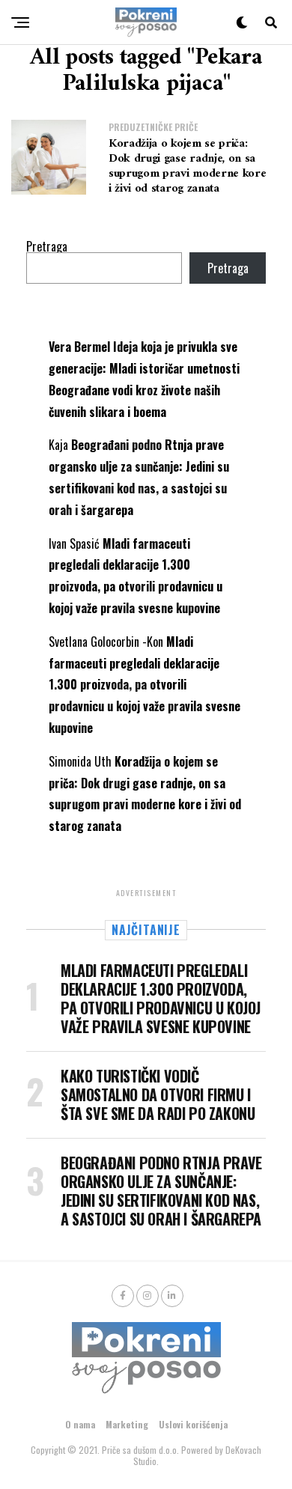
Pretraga (46, 246)
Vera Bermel (79, 347)
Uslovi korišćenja (193, 1424)
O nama (80, 1424)
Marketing (127, 1424)
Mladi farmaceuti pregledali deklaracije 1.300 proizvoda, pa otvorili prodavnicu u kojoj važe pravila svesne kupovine (144, 685)
